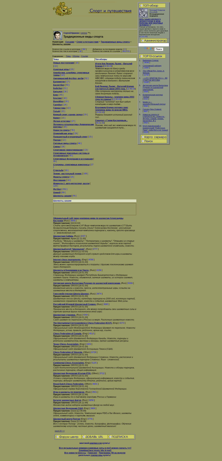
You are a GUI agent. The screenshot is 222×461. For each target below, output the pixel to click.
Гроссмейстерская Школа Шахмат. (71, 294)
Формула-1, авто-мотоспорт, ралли (71, 183)
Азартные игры (61, 69)
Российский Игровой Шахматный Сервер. (74, 304)
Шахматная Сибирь (63, 236)
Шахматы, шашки (62, 196)
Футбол (57, 189)
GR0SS (84, 33)
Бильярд (57, 91)
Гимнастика (59, 108)
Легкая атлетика (61, 121)
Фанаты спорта (61, 177)
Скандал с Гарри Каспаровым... (111, 120)
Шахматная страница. (64, 315)
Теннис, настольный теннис (67, 173)
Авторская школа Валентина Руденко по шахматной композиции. (155, 87)
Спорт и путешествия (87, 42)
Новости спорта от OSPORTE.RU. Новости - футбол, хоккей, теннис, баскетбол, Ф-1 (154, 117)
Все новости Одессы (75, 453)
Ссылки (84, 56)
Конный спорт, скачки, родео (68, 114)
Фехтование (59, 180)
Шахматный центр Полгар (66, 419)
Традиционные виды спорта (115, 42)
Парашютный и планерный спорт (70, 137)
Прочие (57, 140)
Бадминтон (59, 81)
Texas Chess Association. (66, 344)
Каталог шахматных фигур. (67, 400)
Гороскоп (92, 453)
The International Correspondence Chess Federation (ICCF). (82, 323)
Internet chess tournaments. (67, 259)
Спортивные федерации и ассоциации (73, 159)
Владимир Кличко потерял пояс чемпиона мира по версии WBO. (111, 108)
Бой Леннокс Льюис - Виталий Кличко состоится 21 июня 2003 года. (114, 87)
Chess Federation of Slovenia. (68, 352)
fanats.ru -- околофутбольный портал (154, 103)
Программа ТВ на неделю (112, 453)
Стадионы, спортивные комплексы (71, 164)
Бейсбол (57, 88)
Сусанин (69, 42)
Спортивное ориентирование (68, 150)
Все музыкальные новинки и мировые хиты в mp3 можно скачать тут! (95, 448)
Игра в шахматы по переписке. (69, 392)
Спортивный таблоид (152, 66)
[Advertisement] (154, 199)
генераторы (97, 455)
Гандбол (57, 105)
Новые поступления (63, 63)
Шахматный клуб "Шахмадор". (69, 249)
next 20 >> (60, 431)
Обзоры (75, 56)
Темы (68, 56)
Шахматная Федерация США (68, 408)
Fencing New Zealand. (152, 109)
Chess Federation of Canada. (67, 333)
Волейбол (58, 101)
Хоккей (56, 192)
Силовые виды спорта (64, 143)
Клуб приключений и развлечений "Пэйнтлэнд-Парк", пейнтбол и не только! (155, 128)
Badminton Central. (151, 60)
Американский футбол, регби (68, 78)
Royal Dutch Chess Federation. (68, 384)
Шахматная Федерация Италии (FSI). (72, 373)
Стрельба (58, 170)
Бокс (55, 95)
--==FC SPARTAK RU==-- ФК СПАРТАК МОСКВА (155, 79)
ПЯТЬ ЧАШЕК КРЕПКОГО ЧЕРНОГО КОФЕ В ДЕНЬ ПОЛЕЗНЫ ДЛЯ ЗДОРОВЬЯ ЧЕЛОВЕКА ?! (151, 22)
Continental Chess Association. (68, 363)
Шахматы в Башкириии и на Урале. (71, 270)
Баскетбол (58, 85)
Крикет (56, 118)
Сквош (56, 146)
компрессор (95, 443)
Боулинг (57, 98)
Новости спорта (61, 130)
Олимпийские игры (63, 133)
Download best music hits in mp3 (95, 450)
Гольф (56, 111)
